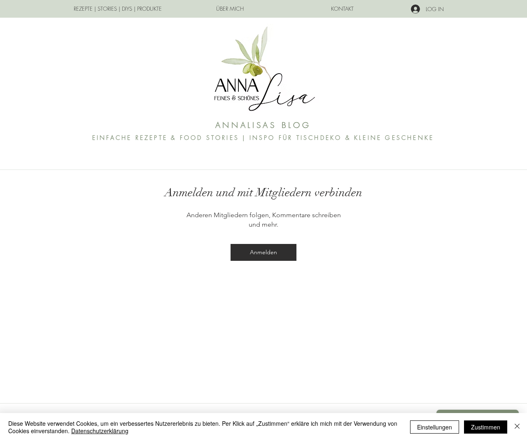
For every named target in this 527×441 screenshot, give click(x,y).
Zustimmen (485, 427)
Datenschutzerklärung (99, 431)
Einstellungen (434, 427)
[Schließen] (517, 427)
